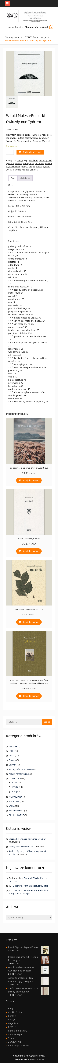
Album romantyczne (19, 773)
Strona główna (12, 37)
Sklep (11, 1038)
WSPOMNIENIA (16, 810)
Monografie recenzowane (21, 769)
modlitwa (39, 163)
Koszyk (11, 1019)
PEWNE (12, 1027)
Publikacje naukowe (18, 1045)
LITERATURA (30, 37)
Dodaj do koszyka (31, 152)
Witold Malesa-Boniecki (26, 169)
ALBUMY (13, 746)
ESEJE (11, 751)
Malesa (18, 163)
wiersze (10, 169)
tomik (39, 166)
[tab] (13, 178)
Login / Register (15, 27)
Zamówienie (14, 1041)
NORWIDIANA (15, 796)
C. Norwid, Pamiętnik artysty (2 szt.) (30, 885)
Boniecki (33, 160)
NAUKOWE (14, 801)
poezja (43, 37)
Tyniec (46, 166)
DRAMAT (13, 764)
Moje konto (14, 1023)
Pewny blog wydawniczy (21, 846)
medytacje (28, 163)
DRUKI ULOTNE (16, 815)
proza (11, 755)
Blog (10, 1008)
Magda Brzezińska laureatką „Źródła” (27, 839)
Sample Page (15, 1034)
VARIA (12, 806)
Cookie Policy (15, 1012)
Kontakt (12, 1016)
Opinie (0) (25, 178)
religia (32, 166)
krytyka (14, 786)
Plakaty (12, 760)
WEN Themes (38, 1059)
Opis (13, 178)
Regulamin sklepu (17, 1030)
